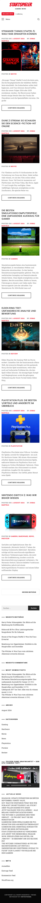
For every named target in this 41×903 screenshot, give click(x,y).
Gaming (14, 259)
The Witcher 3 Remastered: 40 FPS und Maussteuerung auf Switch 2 (19, 844)
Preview (5, 538)
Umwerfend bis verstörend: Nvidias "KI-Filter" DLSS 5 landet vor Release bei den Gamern (20, 850)
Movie (14, 74)
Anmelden (6, 866)
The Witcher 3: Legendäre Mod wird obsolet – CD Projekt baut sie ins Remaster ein (18, 817)
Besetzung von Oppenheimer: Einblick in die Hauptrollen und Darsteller (19, 645)
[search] (38, 19)
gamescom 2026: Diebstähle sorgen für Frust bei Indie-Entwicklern (20, 828)
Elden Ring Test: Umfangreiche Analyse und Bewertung (19, 310)
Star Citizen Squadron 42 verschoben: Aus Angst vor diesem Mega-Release (19, 832)
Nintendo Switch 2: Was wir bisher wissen (19, 496)
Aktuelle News (13, 794)
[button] (6, 19)
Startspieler (20, 4)
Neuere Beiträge (29, 592)
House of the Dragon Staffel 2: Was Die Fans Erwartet (19, 638)
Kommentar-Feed (8, 875)
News (31, 536)
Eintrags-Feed (7, 871)
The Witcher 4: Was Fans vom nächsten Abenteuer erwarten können (17, 652)
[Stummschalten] (33, 785)
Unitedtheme (26, 897)
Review (14, 354)
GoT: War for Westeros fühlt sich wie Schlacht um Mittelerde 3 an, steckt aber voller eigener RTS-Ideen (19, 805)
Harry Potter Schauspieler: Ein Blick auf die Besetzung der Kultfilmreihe (19, 623)
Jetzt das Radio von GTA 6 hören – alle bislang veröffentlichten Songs (20, 811)
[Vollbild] (37, 785)
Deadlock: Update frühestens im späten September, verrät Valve (20, 799)
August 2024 (6, 710)
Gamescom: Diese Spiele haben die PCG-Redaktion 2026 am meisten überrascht (20, 823)
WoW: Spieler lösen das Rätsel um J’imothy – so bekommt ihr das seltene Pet (20, 838)
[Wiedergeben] (4, 785)
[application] (20, 777)
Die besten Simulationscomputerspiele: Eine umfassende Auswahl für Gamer (20, 214)
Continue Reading (16, 108)
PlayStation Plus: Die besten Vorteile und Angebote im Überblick (19, 403)
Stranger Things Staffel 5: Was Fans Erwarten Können (19, 32)
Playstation (16, 446)
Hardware (23, 536)
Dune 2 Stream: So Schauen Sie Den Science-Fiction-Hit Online (19, 123)
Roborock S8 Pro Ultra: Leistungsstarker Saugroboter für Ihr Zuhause (17, 630)
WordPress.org (7, 880)
